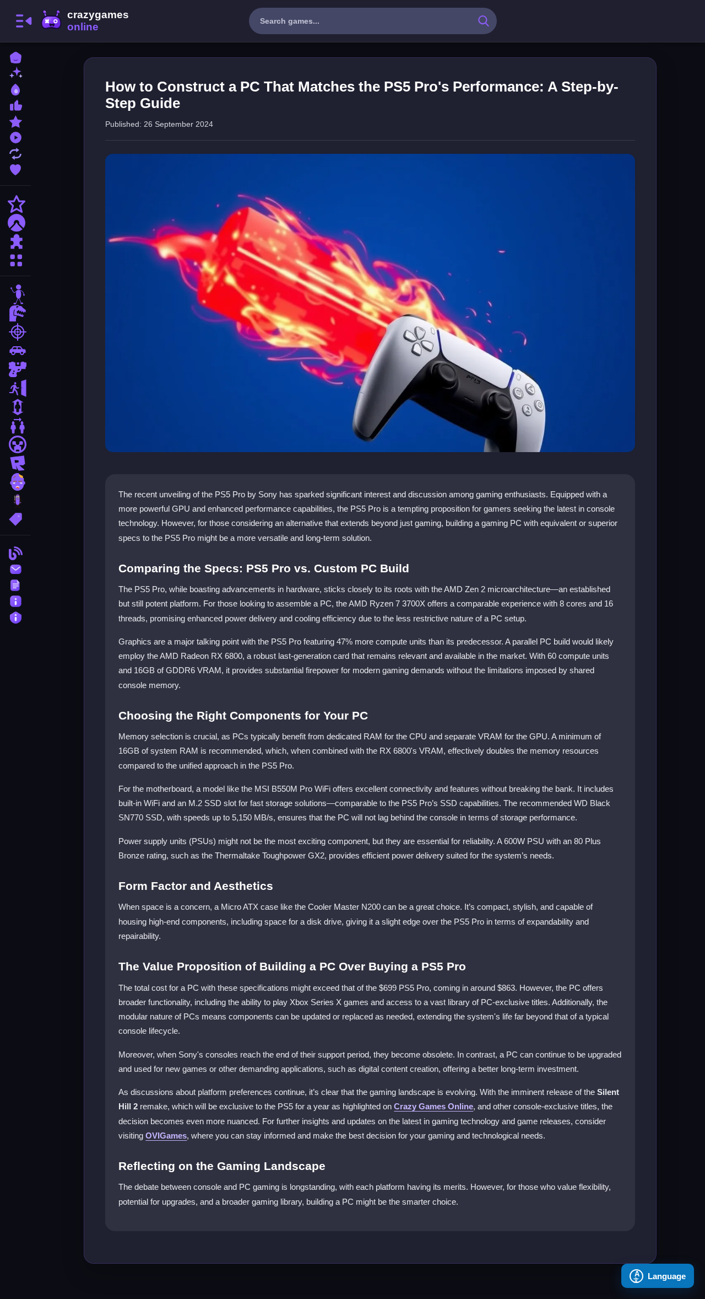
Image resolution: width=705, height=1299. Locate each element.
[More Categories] (15, 259)
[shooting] (15, 332)
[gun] (15, 369)
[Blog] (15, 552)
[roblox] (15, 463)
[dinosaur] (15, 313)
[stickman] (15, 294)
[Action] (15, 204)
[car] (15, 350)
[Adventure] (15, 222)
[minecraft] (15, 444)
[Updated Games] (15, 152)
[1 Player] (15, 407)
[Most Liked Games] (15, 104)
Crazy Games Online (84, 20)
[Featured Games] (15, 120)
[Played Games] (15, 136)
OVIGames (166, 1135)
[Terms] (15, 584)
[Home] (15, 57)
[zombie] (15, 482)
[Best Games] (15, 88)
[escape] (15, 388)
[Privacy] (15, 616)
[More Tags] (15, 518)
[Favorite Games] (15, 168)
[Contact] (15, 568)
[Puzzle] (15, 241)
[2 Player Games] (15, 425)
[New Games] (15, 72)
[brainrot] (15, 500)
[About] (15, 600)
